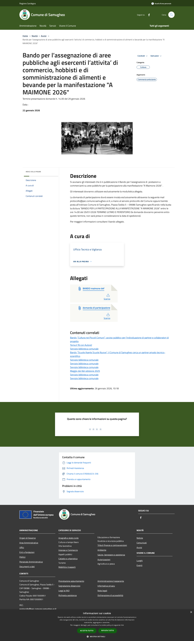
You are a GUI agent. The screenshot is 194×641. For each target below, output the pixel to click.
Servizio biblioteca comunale (84, 349)
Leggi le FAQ (64, 590)
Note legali (102, 590)
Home (25, 35)
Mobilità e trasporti (67, 567)
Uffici (21, 547)
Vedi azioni (154, 55)
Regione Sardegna (27, 3)
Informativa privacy (106, 585)
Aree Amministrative (28, 542)
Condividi (141, 55)
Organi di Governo (27, 538)
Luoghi (140, 560)
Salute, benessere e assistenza (111, 554)
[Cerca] (171, 15)
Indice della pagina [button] (33, 171)
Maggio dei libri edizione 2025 (85, 371)
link (122, 625)
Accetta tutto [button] (86, 630)
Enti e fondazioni (26, 552)
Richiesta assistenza (67, 595)
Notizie (140, 538)
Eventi (139, 565)
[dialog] (97, 625)
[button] (97, 636)
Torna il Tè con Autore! (81, 345)
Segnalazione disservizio (69, 585)
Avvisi (43, 35)
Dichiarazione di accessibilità (110, 595)
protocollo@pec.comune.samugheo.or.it (37, 608)
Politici (22, 557)
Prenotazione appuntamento (71, 581)
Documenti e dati (27, 566)
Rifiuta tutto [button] (107, 630)
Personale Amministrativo (31, 561)
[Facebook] (148, 14)
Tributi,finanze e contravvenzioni (112, 545)
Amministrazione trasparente (111, 581)
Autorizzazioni (104, 559)
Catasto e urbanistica (67, 558)
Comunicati (142, 542)
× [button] (191, 612)
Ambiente (102, 550)
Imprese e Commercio (68, 550)
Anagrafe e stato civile (68, 538)
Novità (35, 35)
